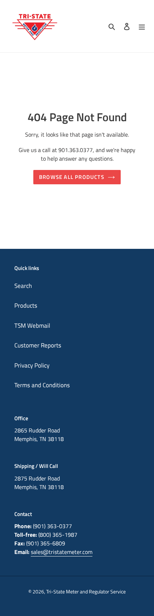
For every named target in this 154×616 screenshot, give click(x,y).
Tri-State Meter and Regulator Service (86, 591)
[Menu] (141, 26)
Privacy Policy (31, 365)
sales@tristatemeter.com (61, 552)
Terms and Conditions (42, 385)
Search (23, 285)
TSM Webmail (32, 325)
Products (25, 305)
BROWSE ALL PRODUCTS (71, 177)
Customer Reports (37, 345)
